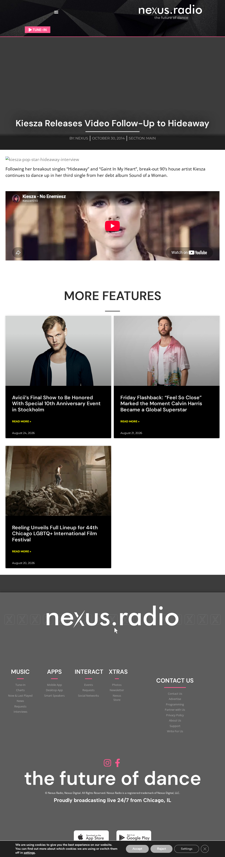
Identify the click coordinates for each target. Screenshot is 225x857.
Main (151, 138)
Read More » (21, 421)
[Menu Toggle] (56, 12)
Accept (137, 849)
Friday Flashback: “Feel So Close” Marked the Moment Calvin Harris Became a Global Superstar (161, 403)
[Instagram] (107, 763)
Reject (161, 849)
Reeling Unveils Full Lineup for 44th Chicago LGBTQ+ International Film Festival (55, 533)
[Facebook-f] (117, 763)
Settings (186, 849)
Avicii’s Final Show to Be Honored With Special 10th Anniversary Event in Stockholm (56, 403)
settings (29, 853)
